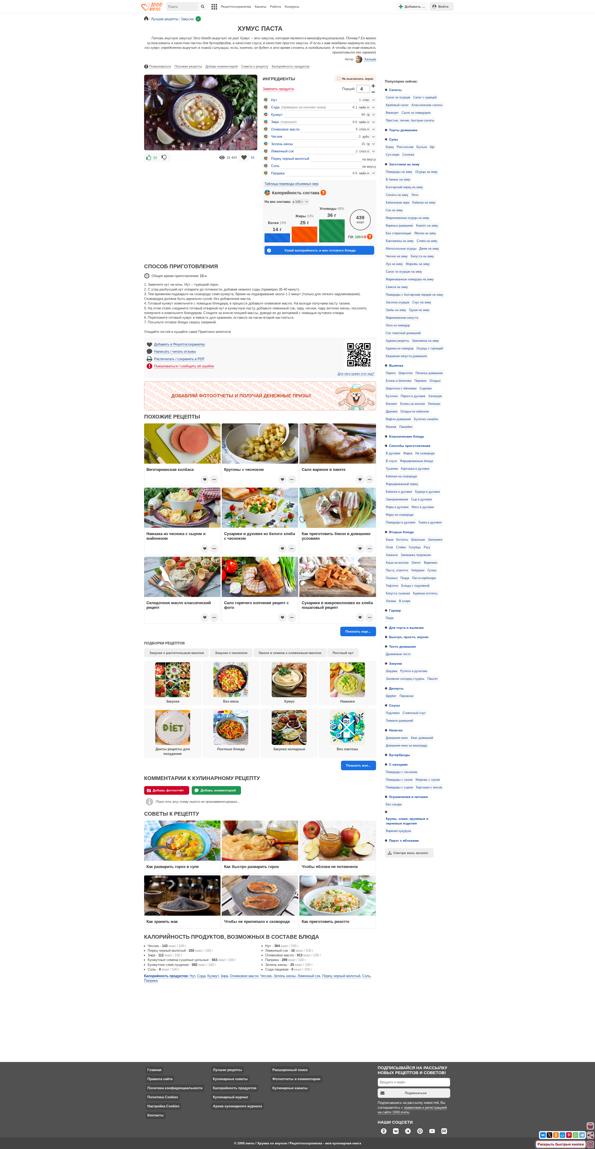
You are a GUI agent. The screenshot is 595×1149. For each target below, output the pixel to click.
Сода (275, 107)
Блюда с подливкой (415, 585)
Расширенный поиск (290, 1070)
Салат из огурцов (398, 97)
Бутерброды (399, 755)
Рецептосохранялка (236, 6)
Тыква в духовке (430, 522)
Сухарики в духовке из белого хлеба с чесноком (259, 536)
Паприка (277, 173)
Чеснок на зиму (397, 256)
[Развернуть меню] (590, 1144)
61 (253, 157)
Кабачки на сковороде (401, 476)
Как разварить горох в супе (172, 866)
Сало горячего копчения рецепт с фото (256, 605)
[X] (549, 1135)
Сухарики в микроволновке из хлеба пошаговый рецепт (337, 605)
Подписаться (415, 1093)
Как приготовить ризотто (325, 921)
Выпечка (396, 365)
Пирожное (406, 696)
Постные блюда (231, 749)
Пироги (391, 373)
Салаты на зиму (397, 195)
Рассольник (405, 147)
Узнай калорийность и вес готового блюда (320, 250)
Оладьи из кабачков (414, 411)
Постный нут (343, 653)
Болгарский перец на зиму (404, 187)
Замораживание (397, 499)
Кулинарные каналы (290, 1088)
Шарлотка (406, 373)
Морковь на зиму (418, 264)
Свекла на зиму (397, 287)
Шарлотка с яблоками (401, 388)
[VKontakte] (543, 1135)
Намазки (347, 701)
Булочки (392, 396)
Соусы (394, 705)
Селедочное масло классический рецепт (178, 605)
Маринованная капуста (402, 317)
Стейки (401, 547)
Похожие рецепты (188, 66)
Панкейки (405, 427)
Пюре (389, 618)
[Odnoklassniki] (556, 1135)
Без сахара (394, 804)
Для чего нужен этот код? (356, 373)
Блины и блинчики (398, 380)
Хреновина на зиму (425, 340)
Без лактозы (347, 749)
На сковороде (425, 453)
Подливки (393, 713)
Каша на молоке (397, 562)
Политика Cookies (162, 1097)
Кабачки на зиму (424, 202)
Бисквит (391, 403)
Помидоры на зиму (399, 172)
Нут (274, 100)
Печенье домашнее (429, 373)
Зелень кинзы (282, 144)
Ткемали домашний (399, 720)
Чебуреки (417, 570)
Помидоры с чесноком (401, 772)
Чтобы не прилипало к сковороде (257, 921)
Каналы (260, 6)
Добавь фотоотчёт (168, 790)
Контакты (155, 1115)
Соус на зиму (421, 302)
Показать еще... (358, 631)
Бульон (421, 147)
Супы (393, 139)
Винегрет (392, 112)
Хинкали (392, 555)
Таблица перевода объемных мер (291, 184)
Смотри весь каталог (410, 853)
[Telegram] (582, 1135)
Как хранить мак (162, 921)
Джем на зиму (429, 248)
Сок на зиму (394, 210)
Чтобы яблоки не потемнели (330, 866)
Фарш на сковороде (399, 514)
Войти (443, 6)
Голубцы (415, 547)
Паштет (432, 678)
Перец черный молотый (290, 159)
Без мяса (230, 701)
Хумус (289, 701)
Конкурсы (292, 6)
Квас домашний (422, 738)
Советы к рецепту (254, 66)
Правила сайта (159, 1079)
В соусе (391, 461)
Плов (389, 547)
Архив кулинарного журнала (237, 1106)
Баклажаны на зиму (400, 241)
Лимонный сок (282, 151)
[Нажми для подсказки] (323, 192)
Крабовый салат (397, 105)
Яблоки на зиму (425, 233)
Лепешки (434, 403)
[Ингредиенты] (590, 1126)
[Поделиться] (590, 1135)
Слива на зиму (427, 241)
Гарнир (395, 610)
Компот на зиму (427, 225)
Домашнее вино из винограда (406, 745)
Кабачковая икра (397, 202)
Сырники (426, 388)
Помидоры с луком (399, 779)
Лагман (391, 601)
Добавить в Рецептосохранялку (179, 344)
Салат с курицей (424, 97)
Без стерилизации (398, 233)
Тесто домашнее (402, 646)
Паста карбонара (424, 578)
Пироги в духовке (413, 396)
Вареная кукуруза (398, 831)
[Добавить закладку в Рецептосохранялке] (243, 157)
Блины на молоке (412, 403)
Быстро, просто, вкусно (409, 637)
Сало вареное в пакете (323, 469)
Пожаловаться (160, 66)
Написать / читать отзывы (175, 351)
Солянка (408, 154)
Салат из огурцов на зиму (404, 271)
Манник (391, 427)
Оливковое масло (285, 129)
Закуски (395, 663)
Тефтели (392, 585)
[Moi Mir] (562, 1135)
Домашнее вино (397, 738)
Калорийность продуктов (290, 66)
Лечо (414, 195)
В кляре (404, 601)
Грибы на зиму (396, 310)
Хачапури (435, 396)
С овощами (398, 764)
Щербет (391, 696)
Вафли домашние (398, 419)
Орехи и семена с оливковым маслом (290, 653)
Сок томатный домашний (403, 333)
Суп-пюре (392, 154)
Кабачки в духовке (399, 491)
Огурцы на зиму (426, 172)
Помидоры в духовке (400, 522)
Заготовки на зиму (404, 164)
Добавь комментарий (221, 66)
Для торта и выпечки (406, 628)
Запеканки (435, 539)
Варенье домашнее (399, 225)
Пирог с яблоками (404, 840)
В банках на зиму (398, 179)
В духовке (393, 453)
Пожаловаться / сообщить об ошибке (184, 366)
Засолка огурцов (397, 302)
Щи (432, 147)
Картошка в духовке (415, 468)
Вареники (430, 562)
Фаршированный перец (402, 484)
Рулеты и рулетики (413, 671)
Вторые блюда (401, 532)
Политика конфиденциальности (174, 1088)
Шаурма (391, 671)
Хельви (370, 59)
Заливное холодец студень (405, 678)
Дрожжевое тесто (398, 654)
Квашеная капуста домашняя (406, 356)
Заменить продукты (278, 89)
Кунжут (277, 115)
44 (155, 157)
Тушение (392, 468)
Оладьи (435, 380)
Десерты (396, 688)
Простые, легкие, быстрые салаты (410, 120)
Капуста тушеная (398, 593)
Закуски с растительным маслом (176, 653)
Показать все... (358, 765)
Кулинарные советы (230, 1079)
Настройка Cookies (163, 1106)
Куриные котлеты (425, 593)
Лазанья (391, 578)
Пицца (404, 578)
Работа (275, 6)
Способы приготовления (409, 446)
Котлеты (402, 539)
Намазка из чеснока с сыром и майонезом (175, 536)
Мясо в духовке (423, 507)
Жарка (407, 453)
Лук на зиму (394, 264)
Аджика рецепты (397, 340)
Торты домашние (403, 130)
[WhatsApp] (575, 1135)
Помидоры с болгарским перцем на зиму (414, 294)
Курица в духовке (427, 491)
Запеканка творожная (416, 555)
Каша (389, 539)
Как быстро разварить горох (251, 866)
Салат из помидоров (416, 112)
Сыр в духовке (421, 499)
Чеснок (276, 136)
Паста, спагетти (397, 570)
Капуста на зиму (422, 256)
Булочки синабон (426, 419)
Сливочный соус (414, 713)
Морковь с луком (428, 779)
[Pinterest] (569, 1135)
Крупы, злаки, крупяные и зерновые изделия (407, 821)
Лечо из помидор (398, 325)
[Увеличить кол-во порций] (373, 86)
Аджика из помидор (399, 348)
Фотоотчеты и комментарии (296, 1079)
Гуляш (431, 570)
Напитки (396, 730)
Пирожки (420, 380)
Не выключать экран (357, 78)
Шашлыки (418, 539)
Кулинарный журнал (230, 1097)
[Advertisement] (416, 45)
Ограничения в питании (408, 797)
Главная (154, 1070)
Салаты (395, 90)
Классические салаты (427, 105)
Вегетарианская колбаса (170, 469)
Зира (275, 122)
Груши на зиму (419, 310)
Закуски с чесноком (231, 653)
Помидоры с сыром (399, 787)
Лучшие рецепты (227, 1070)
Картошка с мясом (429, 787)
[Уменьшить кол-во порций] (373, 92)
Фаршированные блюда (416, 461)
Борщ (390, 147)
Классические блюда (406, 436)
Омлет (416, 562)
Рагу (427, 547)
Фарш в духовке (397, 507)
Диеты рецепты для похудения (172, 751)
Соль (275, 166)
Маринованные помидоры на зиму (410, 279)
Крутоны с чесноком (244, 469)
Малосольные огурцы (401, 248)
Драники (391, 411)
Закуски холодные (289, 749)
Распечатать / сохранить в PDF (179, 359)
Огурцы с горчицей (429, 348)
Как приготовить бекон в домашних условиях (336, 536)
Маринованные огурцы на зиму (407, 218)
